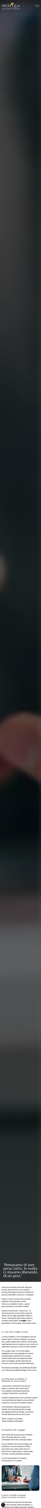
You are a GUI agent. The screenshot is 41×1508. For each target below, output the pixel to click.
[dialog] (3, 1505)
